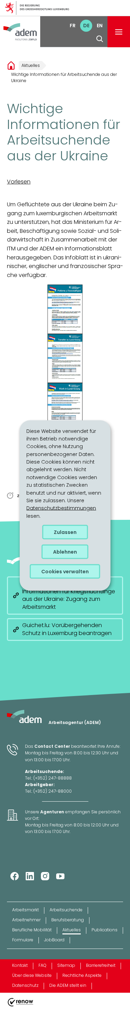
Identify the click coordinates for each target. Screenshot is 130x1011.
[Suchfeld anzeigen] (100, 39)
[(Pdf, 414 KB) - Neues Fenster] (65, 309)
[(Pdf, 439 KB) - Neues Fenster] (65, 407)
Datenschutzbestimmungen (61, 508)
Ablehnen (65, 551)
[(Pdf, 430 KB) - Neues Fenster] (65, 358)
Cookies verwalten (65, 571)
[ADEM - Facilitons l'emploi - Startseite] (20, 31)
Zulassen (65, 532)
